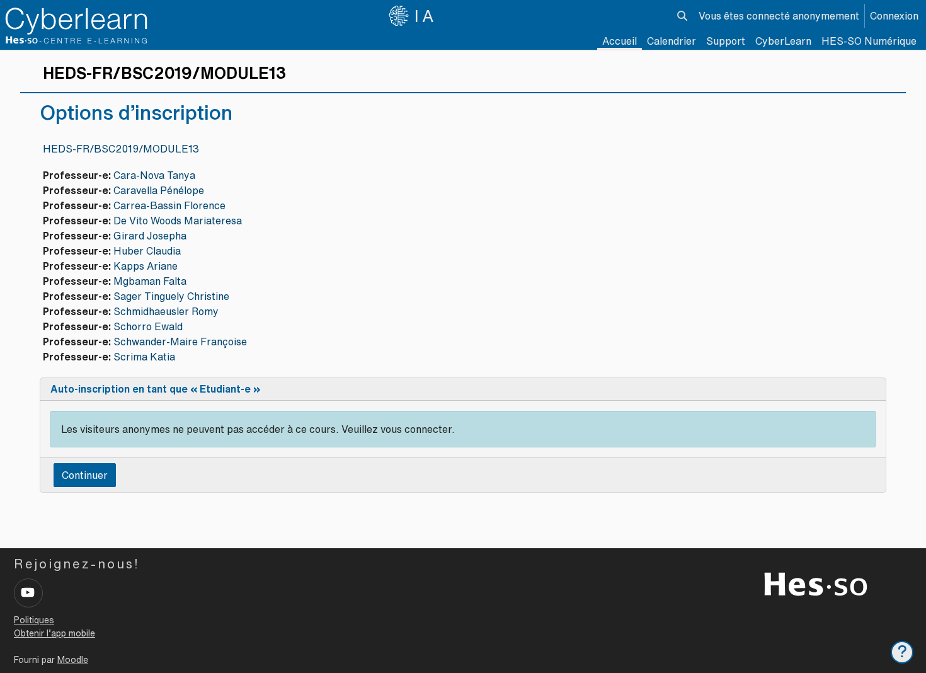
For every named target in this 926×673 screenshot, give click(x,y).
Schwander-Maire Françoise (180, 341)
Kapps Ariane (145, 266)
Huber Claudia (147, 251)
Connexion (894, 16)
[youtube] (28, 592)
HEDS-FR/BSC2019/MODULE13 (121, 149)
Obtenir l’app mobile (54, 633)
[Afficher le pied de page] (902, 652)
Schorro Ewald (148, 326)
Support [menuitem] (725, 41)
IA (425, 16)
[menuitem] (783, 41)
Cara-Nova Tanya (154, 175)
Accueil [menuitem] (619, 41)
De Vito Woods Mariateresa (177, 221)
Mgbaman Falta (149, 281)
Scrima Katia (144, 357)
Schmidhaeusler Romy (166, 311)
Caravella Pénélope (158, 190)
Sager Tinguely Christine (171, 296)
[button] (682, 16)
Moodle (72, 659)
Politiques (34, 620)
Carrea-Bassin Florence (169, 205)
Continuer (85, 475)
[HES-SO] (815, 583)
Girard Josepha (149, 236)
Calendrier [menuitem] (671, 41)
